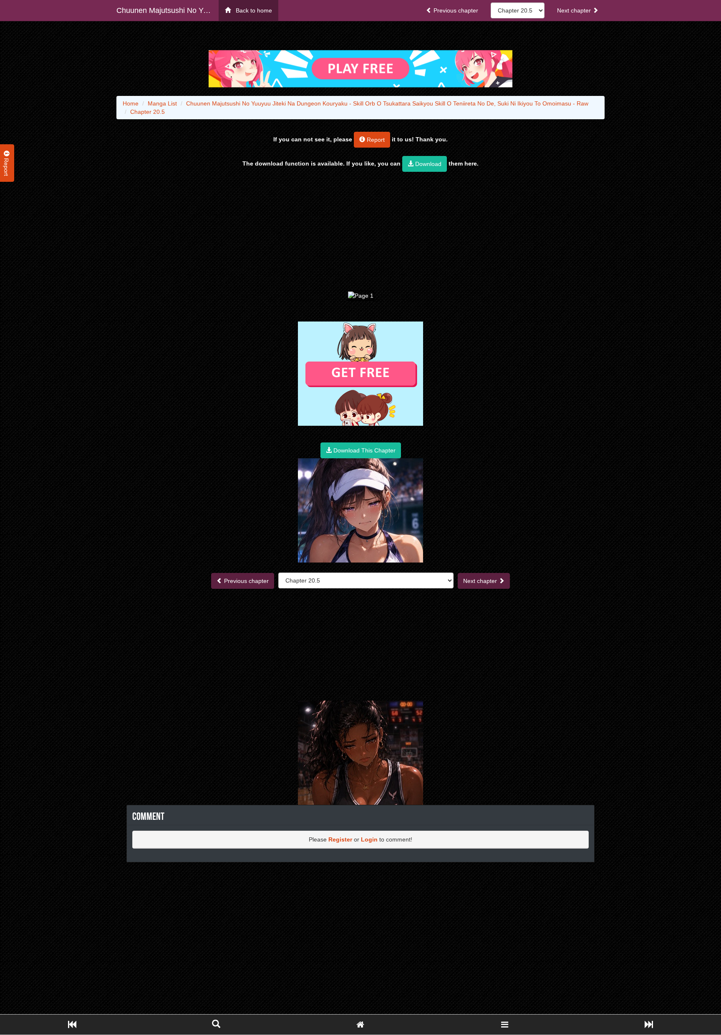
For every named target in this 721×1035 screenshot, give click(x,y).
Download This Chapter (364, 450)
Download (427, 164)
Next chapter (574, 10)
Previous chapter (455, 10)
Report (375, 139)
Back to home (251, 10)
